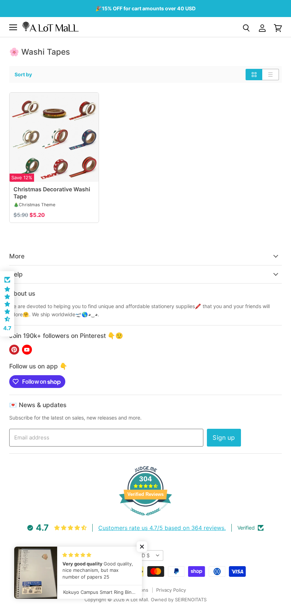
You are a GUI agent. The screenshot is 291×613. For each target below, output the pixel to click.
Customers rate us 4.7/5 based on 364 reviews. (162, 527)
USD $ (142, 555)
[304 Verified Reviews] (145, 519)
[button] (142, 546)
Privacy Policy (171, 590)
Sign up (224, 437)
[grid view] (254, 74)
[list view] (270, 74)
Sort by (23, 74)
